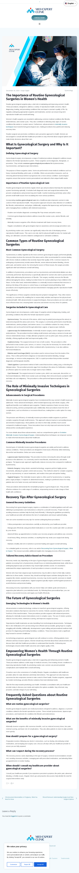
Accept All (40, 864)
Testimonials (65, 858)
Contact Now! (39, 18)
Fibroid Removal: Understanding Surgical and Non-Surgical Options (58, 798)
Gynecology (69, 90)
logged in (14, 816)
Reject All (27, 864)
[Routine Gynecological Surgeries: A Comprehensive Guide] (39, 61)
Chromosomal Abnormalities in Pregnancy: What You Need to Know (21, 798)
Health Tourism (52, 858)
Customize (13, 864)
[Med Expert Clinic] (39, 10)
